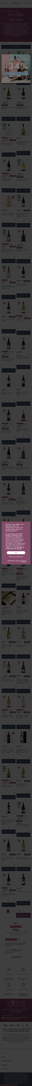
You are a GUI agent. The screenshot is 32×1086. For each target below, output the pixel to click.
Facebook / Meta (17, 535)
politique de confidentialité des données (14, 548)
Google (7, 535)
